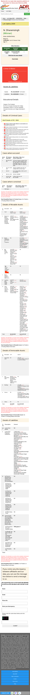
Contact (15, 678)
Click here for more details (15, 55)
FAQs (15, 683)
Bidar (25, 18)
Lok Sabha (8, 11)
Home (2, 11)
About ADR (15, 673)
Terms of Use (15, 681)
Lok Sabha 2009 (10, 18)
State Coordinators (15, 676)
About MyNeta (15, 671)
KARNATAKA (19, 18)
